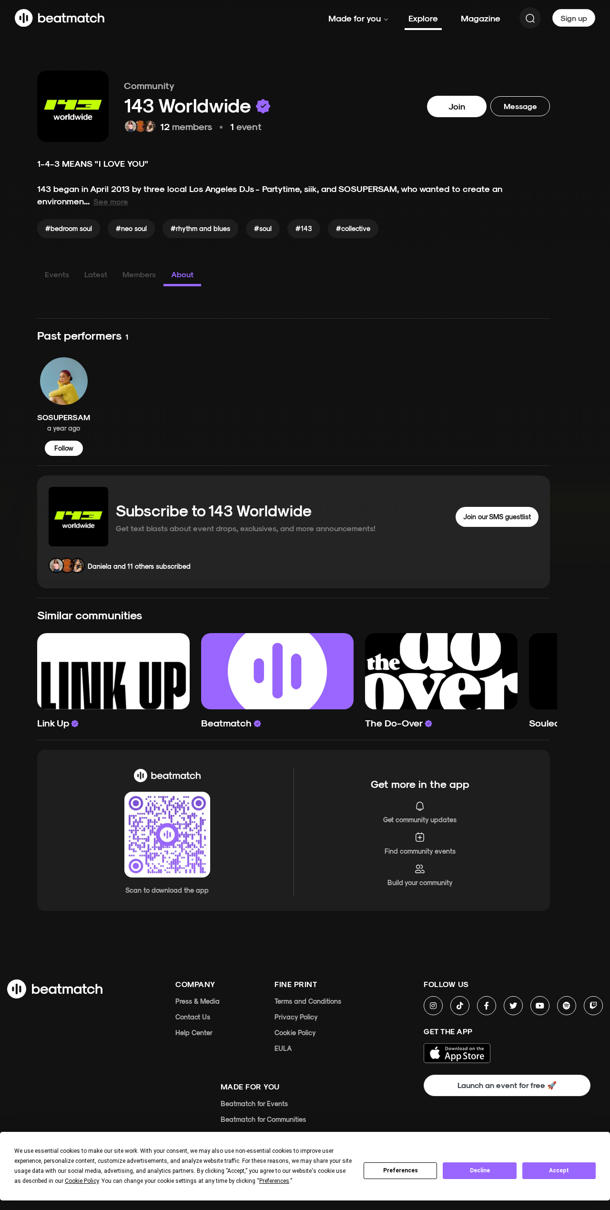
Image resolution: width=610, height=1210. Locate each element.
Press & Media (197, 1001)
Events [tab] (57, 274)
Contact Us (192, 1017)
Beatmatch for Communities (263, 1119)
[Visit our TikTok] (459, 1005)
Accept (559, 1170)
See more (110, 201)
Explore (423, 18)
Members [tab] (139, 274)
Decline (480, 1170)
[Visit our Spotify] (566, 1005)
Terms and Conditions (307, 1001)
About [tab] (182, 274)
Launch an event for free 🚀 (507, 1084)
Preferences (400, 1170)
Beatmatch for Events (254, 1103)
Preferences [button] (274, 1181)
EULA (283, 1048)
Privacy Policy (296, 1017)
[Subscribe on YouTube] (539, 1005)
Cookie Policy (295, 1032)
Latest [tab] (95, 274)
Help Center (194, 1032)
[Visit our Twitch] (593, 1005)
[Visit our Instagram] (433, 1005)
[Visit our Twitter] (513, 1005)
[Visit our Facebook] (486, 1005)
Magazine (480, 18)
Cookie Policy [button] (82, 1181)
